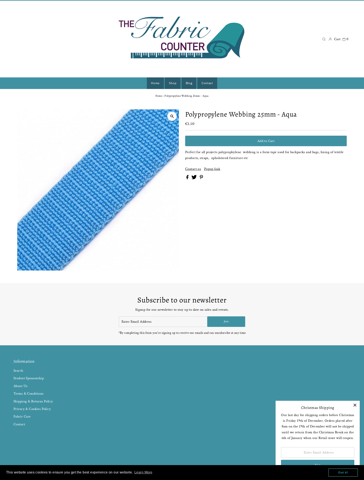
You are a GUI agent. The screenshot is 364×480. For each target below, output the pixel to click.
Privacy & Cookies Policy (32, 409)
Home (158, 96)
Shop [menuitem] (172, 83)
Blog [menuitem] (189, 83)
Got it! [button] (343, 472)
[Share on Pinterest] (201, 178)
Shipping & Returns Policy (33, 401)
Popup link (212, 169)
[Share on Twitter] (194, 178)
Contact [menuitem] (207, 83)
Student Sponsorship (28, 378)
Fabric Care (22, 416)
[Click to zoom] (172, 116)
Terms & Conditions (28, 393)
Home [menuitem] (155, 83)
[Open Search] (324, 39)
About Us (20, 386)
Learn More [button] (143, 472)
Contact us (193, 169)
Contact (19, 424)
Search (18, 370)
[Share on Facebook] (187, 178)
